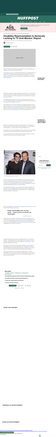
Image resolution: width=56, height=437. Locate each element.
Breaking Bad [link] (30, 219)
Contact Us (7, 431)
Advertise (4, 431)
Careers (13, 431)
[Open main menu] (1, 14)
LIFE (12, 430)
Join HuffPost (24, 28)
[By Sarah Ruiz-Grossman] (4, 43)
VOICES (14, 430)
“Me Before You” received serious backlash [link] (17, 187)
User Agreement (17, 431)
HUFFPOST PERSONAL (19, 430)
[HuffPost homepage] (11, 429)
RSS (10, 431)
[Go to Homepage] (40, 435)
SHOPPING (25, 430)
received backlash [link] (29, 222)
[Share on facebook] (14, 47)
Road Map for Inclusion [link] (9, 72)
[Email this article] (16, 47)
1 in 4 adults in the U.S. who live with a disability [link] (15, 76)
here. (28, 33)
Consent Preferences (44, 431)
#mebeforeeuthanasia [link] (15, 207)
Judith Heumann (8, 274)
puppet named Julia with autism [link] (18, 219)
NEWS (1, 430)
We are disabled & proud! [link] (23, 206)
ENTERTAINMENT (8, 430)
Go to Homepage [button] (13, 285)
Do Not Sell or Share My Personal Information (7, 432)
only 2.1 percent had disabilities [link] (13, 109)
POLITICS (3, 430)
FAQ (11, 431)
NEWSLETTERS (30, 430)
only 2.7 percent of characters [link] (15, 105)
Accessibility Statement (32, 431)
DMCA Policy (27, 431)
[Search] (4, 14)
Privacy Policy (45, 168)
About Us (1, 431)
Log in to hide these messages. (28, 30)
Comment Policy (22, 431)
